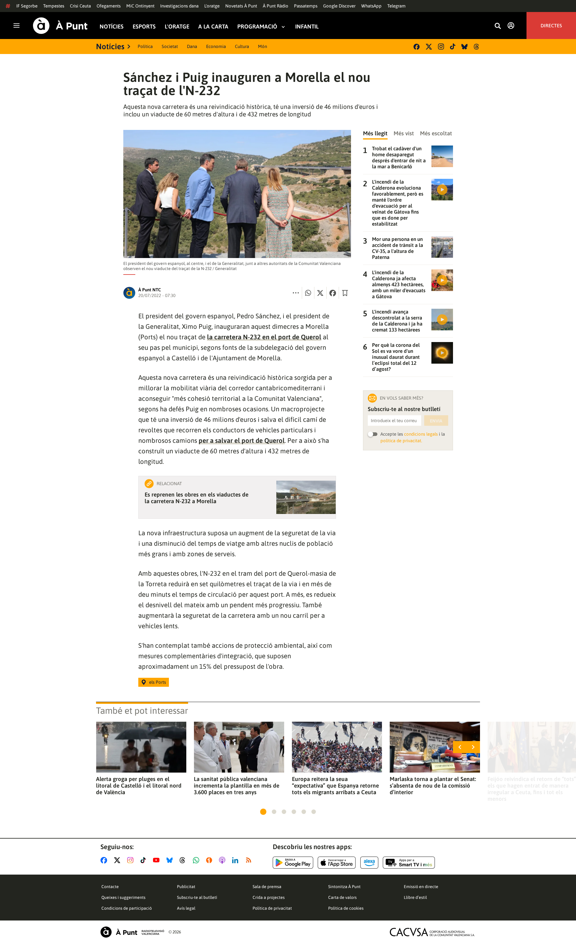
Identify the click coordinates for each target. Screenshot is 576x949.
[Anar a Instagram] (131, 860)
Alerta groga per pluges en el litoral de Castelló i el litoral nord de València (139, 785)
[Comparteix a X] (320, 293)
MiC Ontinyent (140, 5)
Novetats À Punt (241, 5)
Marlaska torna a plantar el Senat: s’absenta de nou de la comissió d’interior (433, 785)
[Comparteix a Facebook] (333, 293)
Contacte (110, 886)
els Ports (157, 682)
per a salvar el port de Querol (242, 440)
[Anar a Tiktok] (144, 860)
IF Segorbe (27, 5)
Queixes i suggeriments (123, 897)
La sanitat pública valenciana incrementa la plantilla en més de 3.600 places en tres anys (236, 785)
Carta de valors (342, 897)
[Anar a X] (118, 860)
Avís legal (186, 908)
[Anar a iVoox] (210, 860)
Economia (216, 46)
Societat (170, 46)
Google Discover (339, 5)
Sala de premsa (267, 886)
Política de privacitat (272, 908)
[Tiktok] (452, 47)
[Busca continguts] (497, 26)
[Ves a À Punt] (60, 25)
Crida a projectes (269, 897)
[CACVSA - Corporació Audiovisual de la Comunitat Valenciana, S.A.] (432, 932)
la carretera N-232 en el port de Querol (264, 337)
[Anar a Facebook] (105, 860)
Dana (192, 46)
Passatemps (305, 5)
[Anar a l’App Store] (337, 863)
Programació (257, 26)
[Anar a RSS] (250, 860)
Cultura (242, 46)
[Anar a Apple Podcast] (223, 860)
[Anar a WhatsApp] (197, 860)
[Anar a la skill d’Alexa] (369, 863)
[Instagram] (441, 47)
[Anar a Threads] (184, 860)
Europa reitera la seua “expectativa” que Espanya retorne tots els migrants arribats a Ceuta (335, 785)
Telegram (396, 5)
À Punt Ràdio (275, 5)
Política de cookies (346, 908)
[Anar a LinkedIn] (236, 860)
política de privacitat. (401, 440)
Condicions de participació (126, 908)
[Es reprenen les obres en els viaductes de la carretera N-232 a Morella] (306, 497)
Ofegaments (109, 5)
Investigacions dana (179, 5)
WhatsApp (371, 5)
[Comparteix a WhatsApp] (308, 293)
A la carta (213, 26)
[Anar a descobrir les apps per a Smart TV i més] (409, 863)
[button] (263, 812)
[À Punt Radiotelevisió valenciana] (132, 932)
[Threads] (477, 47)
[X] (429, 47)
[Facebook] (416, 47)
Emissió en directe (421, 886)
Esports (144, 26)
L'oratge (212, 5)
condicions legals (421, 434)
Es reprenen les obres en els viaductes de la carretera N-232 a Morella (196, 497)
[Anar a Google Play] (293, 863)
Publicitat (186, 886)
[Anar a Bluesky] (170, 860)
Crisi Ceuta (80, 5)
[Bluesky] (464, 47)
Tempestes (53, 5)
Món (262, 46)
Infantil (307, 26)
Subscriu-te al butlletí (197, 897)
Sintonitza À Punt (344, 886)
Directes (551, 25)
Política (145, 46)
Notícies (112, 26)
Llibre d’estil (415, 897)
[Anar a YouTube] (157, 860)
